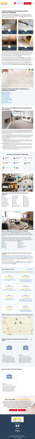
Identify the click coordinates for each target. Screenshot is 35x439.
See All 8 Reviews (30, 269)
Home (3, 7)
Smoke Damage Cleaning (7, 98)
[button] (20, 323)
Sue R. (4, 355)
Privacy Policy (17, 435)
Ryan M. (20, 355)
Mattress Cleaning (6, 94)
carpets (26, 255)
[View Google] (18, 426)
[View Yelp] (16, 426)
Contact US (27, 3)
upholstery (4, 256)
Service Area (8, 7)
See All (31, 339)
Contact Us (21, 410)
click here (9, 64)
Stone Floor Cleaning (6, 93)
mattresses (8, 256)
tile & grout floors (20, 256)
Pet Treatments (5, 101)
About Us (12, 435)
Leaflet (18, 334)
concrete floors (12, 256)
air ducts (29, 255)
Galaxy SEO (19, 437)
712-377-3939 (19, 3)
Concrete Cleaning (6, 97)
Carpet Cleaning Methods (7, 102)
